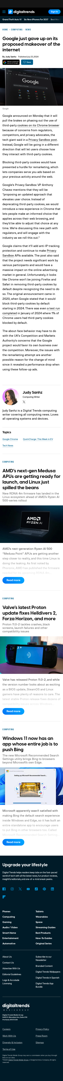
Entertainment (10, 938)
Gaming (6, 922)
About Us (7, 956)
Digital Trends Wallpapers (48, 971)
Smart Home (9, 933)
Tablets (40, 911)
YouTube (28, 889)
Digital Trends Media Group (18, 1060)
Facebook (4, 889)
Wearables (42, 917)
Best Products (43, 933)
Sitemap (40, 1042)
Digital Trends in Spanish (47, 977)
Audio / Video (10, 927)
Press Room (41, 1035)
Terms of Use (8, 1049)
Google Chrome (10, 439)
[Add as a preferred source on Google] (10, 62)
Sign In (54, 11)
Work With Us (9, 1035)
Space (39, 922)
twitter (24, 402)
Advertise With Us (11, 968)
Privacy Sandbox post (42, 140)
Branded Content (44, 966)
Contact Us (8, 962)
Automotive (8, 943)
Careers (6, 1029)
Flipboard (4, 896)
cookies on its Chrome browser (38, 125)
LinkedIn (52, 889)
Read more (13, 580)
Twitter (20, 889)
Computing (8, 917)
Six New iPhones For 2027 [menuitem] (36, 19)
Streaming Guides (46, 927)
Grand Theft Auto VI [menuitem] (11, 19)
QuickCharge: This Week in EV (38, 439)
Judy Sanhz (10, 56)
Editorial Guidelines (11, 974)
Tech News (7, 445)
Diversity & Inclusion (12, 1042)
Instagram (12, 889)
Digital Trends (17, 15)
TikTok (36, 889)
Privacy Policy (42, 1029)
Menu (4, 12)
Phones (6, 911)
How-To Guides (44, 938)
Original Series (44, 943)
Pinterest (44, 889)
